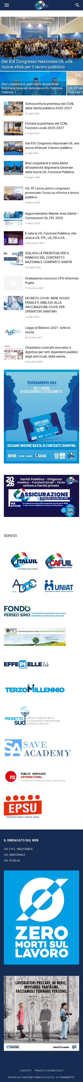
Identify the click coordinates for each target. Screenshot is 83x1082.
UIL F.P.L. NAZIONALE (18, 849)
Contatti (25, 1070)
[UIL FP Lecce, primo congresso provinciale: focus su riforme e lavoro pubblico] (13, 193)
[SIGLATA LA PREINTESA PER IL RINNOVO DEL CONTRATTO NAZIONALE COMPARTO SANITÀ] (13, 258)
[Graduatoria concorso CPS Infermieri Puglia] (13, 283)
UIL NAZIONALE (14, 854)
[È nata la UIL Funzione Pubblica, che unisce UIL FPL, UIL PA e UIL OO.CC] (13, 238)
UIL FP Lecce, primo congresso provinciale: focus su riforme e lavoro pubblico (52, 192)
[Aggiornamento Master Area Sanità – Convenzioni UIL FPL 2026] (13, 218)
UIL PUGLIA (12, 860)
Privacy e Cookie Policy (49, 1070)
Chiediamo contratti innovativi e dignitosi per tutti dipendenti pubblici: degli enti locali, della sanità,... (52, 352)
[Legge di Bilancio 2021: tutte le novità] (13, 332)
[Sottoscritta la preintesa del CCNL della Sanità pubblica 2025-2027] (13, 109)
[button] (6, 5)
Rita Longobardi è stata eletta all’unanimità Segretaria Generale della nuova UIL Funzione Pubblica (49, 167)
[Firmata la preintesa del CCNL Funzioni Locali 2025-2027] (13, 128)
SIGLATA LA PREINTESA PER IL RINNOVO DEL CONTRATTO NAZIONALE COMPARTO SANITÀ (48, 257)
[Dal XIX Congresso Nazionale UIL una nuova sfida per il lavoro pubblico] (41, 44)
